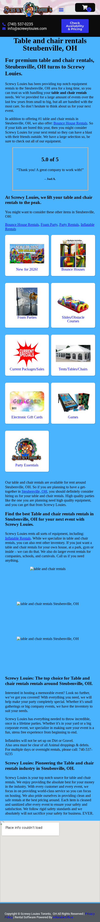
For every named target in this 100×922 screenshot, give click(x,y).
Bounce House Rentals (70, 123)
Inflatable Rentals (18, 538)
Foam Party (49, 225)
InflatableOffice (63, 917)
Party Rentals (69, 225)
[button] (61, 9)
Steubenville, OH (34, 491)
